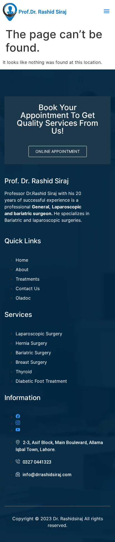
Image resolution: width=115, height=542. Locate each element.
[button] (106, 11)
